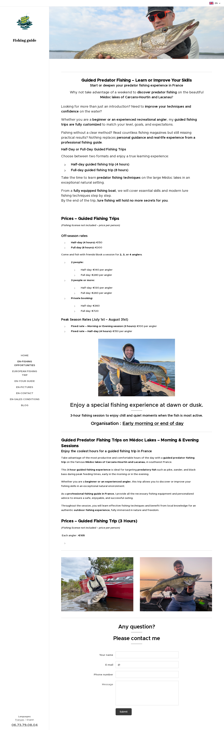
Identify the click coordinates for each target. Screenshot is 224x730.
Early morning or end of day (153, 423)
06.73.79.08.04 (24, 725)
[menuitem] (24, 355)
